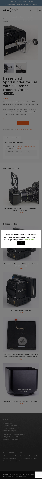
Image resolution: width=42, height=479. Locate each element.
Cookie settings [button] (30, 240)
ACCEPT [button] (21, 243)
